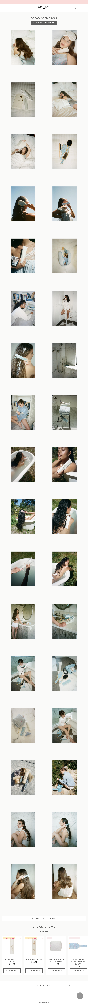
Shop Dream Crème (44, 23)
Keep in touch (44, 985)
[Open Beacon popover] (80, 995)
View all (44, 932)
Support (51, 992)
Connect (64, 992)
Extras (24, 992)
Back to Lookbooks (45, 919)
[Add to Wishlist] (20, 938)
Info (38, 992)
